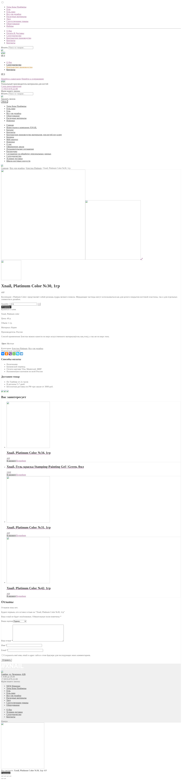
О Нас (9, 31)
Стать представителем (11, 86)
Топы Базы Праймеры (16, 7)
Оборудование (13, 24)
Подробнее (21, 461)
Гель (8, 9)
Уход (8, 19)
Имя (4, 645)
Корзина (10, 137)
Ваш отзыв (7, 641)
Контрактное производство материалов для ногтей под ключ (34, 135)
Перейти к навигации (11, 79)
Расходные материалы (16, 16)
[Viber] (10, 353)
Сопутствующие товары (17, 21)
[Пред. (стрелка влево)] (2, 778)
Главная (10, 125)
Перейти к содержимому (32, 79)
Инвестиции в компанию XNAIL (21, 127)
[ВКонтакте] (2, 353)
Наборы (10, 26)
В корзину (6, 307)
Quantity (5, 304)
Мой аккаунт (12, 139)
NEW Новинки (13, 686)
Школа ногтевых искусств (18, 161)
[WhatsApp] (14, 353)
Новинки (10, 120)
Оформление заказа (15, 147)
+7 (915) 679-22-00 (9, 89)
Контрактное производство (18, 38)
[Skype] (17, 353)
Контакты (10, 40)
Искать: (4, 47)
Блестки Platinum (34, 168)
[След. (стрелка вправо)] (5, 778)
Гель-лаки (10, 12)
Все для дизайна (13, 14)
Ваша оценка (7, 621)
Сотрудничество (13, 36)
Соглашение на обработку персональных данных (28, 154)
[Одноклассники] (6, 353)
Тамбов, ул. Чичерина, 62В (13, 674)
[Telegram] (21, 353)
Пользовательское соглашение (20, 149)
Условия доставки (14, 158)
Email (4, 650)
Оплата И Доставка (15, 33)
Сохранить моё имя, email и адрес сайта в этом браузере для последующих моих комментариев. (47, 655)
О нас (9, 144)
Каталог (10, 130)
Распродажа (11, 151)
